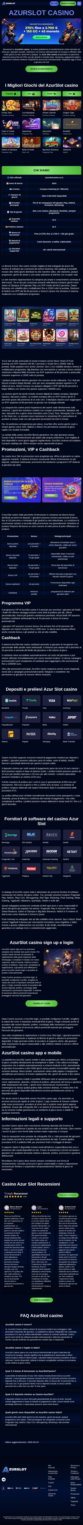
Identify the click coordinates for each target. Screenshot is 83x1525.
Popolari (9, 94)
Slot (70, 94)
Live (29, 94)
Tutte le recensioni (41, 1300)
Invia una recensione (68, 1195)
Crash (49, 94)
